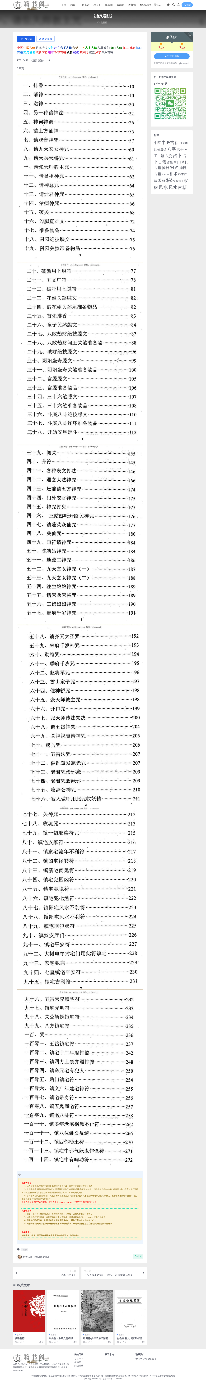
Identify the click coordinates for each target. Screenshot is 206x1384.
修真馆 (162, 149)
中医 (157, 143)
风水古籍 (178, 187)
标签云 (74, 5)
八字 (171, 149)
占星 (170, 162)
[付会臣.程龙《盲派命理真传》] (131, 1311)
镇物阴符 (19, 1338)
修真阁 (109, 5)
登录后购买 (173, 56)
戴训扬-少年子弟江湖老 (95, 1338)
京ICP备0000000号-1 (93, 1378)
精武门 (179, 180)
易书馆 (85, 5)
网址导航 (78, 1365)
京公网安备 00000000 (112, 1378)
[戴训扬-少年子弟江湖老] (97, 1311)
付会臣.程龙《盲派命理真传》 (130, 1340)
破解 (25, 1249)
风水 (163, 187)
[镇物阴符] (29, 1311)
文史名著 (165, 174)
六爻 (169, 155)
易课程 (147, 5)
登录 (188, 5)
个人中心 (78, 1358)
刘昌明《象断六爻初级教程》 (62, 1340)
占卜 (177, 155)
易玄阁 (97, 5)
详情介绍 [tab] (27, 38)
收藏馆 (132, 5)
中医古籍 (170, 142)
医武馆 (120, 5)
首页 (63, 5)
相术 (173, 173)
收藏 (139, 1256)
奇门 (177, 161)
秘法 (171, 180)
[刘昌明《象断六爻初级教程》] (63, 1311)
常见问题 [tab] (47, 38)
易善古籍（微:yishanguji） (37, 1256)
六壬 (180, 149)
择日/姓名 (170, 167)
